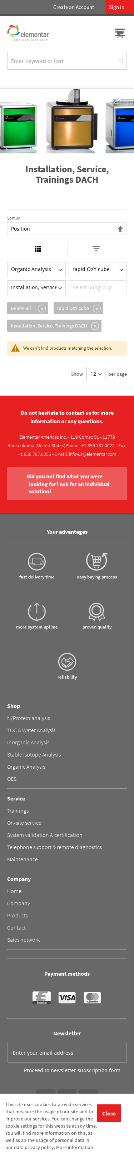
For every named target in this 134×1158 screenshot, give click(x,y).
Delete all (21, 308)
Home (14, 891)
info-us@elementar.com (92, 454)
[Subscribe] (117, 1052)
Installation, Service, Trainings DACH (49, 325)
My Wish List (105, 34)
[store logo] (28, 33)
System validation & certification (45, 834)
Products (17, 915)
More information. (75, 1147)
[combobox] (67, 61)
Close (109, 1113)
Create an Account (73, 7)
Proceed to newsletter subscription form (72, 1070)
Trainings (18, 810)
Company (18, 903)
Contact (16, 927)
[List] (96, 248)
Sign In (116, 7)
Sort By (13, 218)
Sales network (23, 939)
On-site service (24, 822)
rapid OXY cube (73, 308)
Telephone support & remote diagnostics (54, 847)
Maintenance (22, 859)
